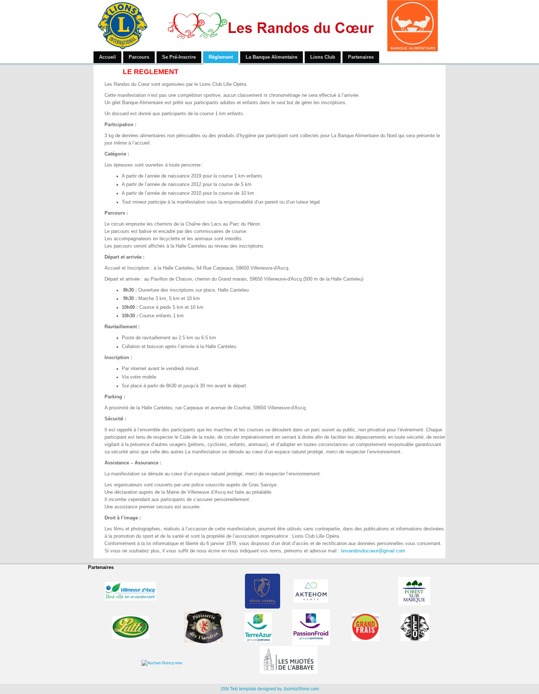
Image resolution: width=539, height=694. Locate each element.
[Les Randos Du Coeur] (266, 25)
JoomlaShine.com (301, 688)
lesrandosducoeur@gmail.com (373, 551)
